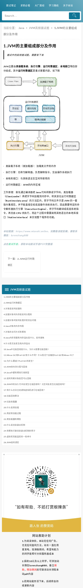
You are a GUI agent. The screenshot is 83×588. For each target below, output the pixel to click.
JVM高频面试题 (39, 27)
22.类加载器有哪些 (12, 419)
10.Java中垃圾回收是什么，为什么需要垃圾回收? (26, 349)
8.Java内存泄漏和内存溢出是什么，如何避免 (24, 337)
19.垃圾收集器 (10, 401)
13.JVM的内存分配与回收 (15, 367)
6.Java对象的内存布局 (14, 326)
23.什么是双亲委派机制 (14, 425)
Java (21, 27)
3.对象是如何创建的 (13, 308)
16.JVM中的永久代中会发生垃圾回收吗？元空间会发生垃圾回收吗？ (35, 384)
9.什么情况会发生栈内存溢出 (17, 343)
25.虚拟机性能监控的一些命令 (17, 436)
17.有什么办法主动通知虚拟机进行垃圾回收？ (25, 390)
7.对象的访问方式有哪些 (15, 332)
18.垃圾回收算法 (11, 396)
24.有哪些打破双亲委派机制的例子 (19, 431)
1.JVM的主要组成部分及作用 (17, 297)
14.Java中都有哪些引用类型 (16, 372)
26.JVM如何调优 (11, 442)
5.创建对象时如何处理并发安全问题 (20, 320)
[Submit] (74, 15)
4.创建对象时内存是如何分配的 (18, 314)
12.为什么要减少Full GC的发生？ (19, 361)
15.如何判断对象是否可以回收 (17, 378)
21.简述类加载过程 (12, 413)
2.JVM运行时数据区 (13, 303)
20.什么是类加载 (11, 407)
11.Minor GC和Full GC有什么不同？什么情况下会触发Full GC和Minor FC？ (39, 355)
